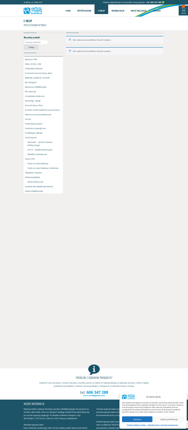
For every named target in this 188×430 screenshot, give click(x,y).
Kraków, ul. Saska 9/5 (33, 2)
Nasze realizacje (138, 10)
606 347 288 (156, 2)
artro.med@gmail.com (94, 395)
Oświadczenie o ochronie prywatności (162, 425)
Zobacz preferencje (169, 419)
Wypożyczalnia (84, 10)
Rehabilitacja (118, 10)
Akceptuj (137, 419)
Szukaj (31, 47)
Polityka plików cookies (136, 425)
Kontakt (157, 10)
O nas (68, 10)
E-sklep (101, 10)
